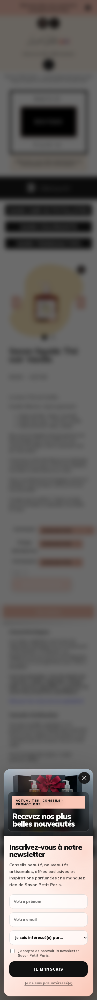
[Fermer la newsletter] (84, 778)
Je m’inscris (48, 969)
